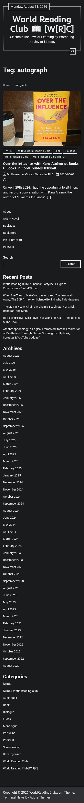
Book (58, 151)
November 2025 (13, 412)
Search (8, 257)
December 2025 (13, 404)
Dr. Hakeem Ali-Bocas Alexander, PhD (30, 174)
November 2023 (13, 567)
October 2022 (11, 651)
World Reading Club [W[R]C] (49, 156)
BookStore (9, 232)
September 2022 (13, 658)
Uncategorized (12, 754)
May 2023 (9, 602)
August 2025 (11, 433)
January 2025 (12, 475)
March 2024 (10, 538)
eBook (7, 719)
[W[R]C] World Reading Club (34, 151)
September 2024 (13, 503)
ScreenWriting (12, 747)
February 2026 (12, 390)
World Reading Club (16, 156)
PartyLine (9, 733)
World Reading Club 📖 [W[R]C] (42, 24)
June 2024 (10, 517)
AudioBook (10, 697)
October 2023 (11, 574)
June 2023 (10, 595)
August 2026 (11, 355)
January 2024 (12, 553)
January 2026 (12, 398)
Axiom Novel (11, 218)
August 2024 (11, 510)
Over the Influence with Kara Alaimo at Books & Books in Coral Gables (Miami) (41, 165)
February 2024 (12, 545)
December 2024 (13, 482)
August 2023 (11, 588)
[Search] (73, 51)
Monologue (10, 726)
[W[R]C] (9, 151)
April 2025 (9, 454)
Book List (9, 225)
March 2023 (10, 616)
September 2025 (13, 426)
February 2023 (12, 623)
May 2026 (9, 369)
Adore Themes (40, 797)
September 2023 (13, 581)
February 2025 (12, 468)
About (7, 211)
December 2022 (13, 637)
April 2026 (9, 376)
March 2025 (10, 461)
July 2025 (9, 440)
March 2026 (10, 384)
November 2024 (13, 489)
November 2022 (13, 644)
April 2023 (9, 609)
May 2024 (9, 524)
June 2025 (10, 447)
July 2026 (9, 362)
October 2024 (11, 496)
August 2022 (11, 665)
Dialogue (70, 151)
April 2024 (9, 531)
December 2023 (13, 560)
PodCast (8, 246)
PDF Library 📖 (12, 239)
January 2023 (12, 630)
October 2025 (11, 419)
